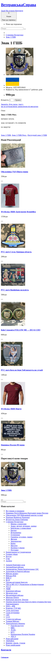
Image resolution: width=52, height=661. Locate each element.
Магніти (14, 546)
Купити (18, 100)
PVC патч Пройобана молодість (15, 290)
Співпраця (4, 657)
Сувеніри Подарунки (14, 35)
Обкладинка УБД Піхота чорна (14, 172)
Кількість (5, 100)
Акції (3, 11)
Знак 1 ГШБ (11, 37)
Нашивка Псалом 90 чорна (13, 445)
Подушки (15, 550)
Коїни (13, 543)
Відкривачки (16, 533)
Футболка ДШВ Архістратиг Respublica (18, 212)
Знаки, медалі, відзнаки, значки (24, 526)
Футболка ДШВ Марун (11, 409)
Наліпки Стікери (18, 548)
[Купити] (2, 181)
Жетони (14, 539)
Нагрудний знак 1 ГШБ (37, 135)
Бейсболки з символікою (21, 528)
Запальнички (16, 541)
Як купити (10, 11)
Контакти (19, 11)
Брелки (14, 530)
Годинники (15, 535)
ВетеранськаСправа (18, 5)
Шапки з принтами (18, 524)
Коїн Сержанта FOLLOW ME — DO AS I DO (20, 330)
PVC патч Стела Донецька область (16, 252)
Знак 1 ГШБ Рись (19, 135)
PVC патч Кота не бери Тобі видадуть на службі (22, 370)
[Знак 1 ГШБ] (19, 75)
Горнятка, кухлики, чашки (21, 537)
